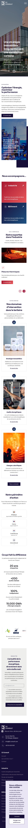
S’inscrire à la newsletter (14, 705)
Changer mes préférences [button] (17, 821)
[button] (24, 291)
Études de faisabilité (7, 777)
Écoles (3, 801)
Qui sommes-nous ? (7, 759)
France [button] (14, 524)
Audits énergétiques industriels (10, 772)
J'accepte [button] (16, 816)
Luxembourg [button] (14, 533)
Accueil (3, 756)
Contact (3, 761)
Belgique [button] (14, 515)
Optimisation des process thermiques (12, 774)
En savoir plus (7, 157)
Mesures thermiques (7, 780)
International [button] (14, 543)
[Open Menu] (25, 3)
